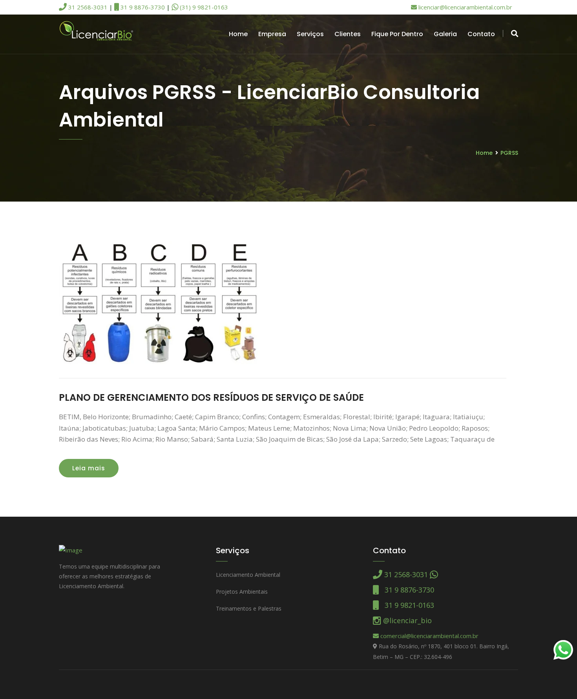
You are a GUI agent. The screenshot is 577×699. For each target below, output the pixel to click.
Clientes (347, 34)
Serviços (310, 34)
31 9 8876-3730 (142, 7)
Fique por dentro (397, 34)
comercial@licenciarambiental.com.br (428, 636)
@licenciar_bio (406, 620)
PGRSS (509, 153)
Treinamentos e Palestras (248, 608)
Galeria (445, 34)
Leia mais (88, 468)
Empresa (272, 34)
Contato (481, 34)
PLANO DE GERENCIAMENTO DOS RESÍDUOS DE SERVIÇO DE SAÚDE (211, 397)
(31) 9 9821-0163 (203, 7)
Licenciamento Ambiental (248, 574)
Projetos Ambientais (242, 591)
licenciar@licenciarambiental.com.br (464, 7)
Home (238, 34)
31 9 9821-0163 (406, 605)
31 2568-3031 (87, 7)
